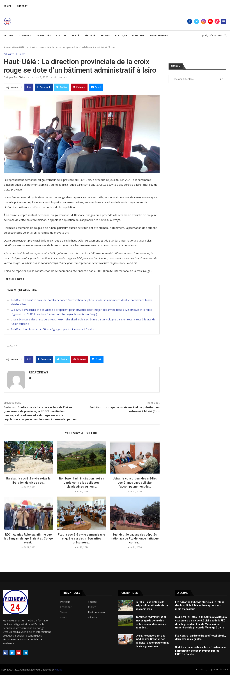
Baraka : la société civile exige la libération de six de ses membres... (151, 605)
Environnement (160, 35)
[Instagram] (203, 21)
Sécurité (89, 35)
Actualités (44, 35)
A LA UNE (24, 35)
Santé (75, 35)
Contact (22, 6)
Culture (61, 35)
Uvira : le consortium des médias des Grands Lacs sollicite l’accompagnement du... (135, 482)
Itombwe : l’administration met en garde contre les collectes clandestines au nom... (81, 482)
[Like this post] (30, 87)
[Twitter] (196, 21)
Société (92, 602)
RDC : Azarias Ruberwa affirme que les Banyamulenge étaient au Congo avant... (28, 538)
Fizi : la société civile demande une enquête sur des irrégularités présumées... (81, 538)
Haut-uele (11, 346)
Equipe (7, 6)
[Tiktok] (217, 21)
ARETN (58, 669)
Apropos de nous (219, 669)
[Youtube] (210, 21)
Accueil (8, 35)
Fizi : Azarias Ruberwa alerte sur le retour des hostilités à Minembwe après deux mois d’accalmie (199, 605)
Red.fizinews (21, 77)
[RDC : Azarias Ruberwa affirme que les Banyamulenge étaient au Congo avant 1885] (28, 513)
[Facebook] (189, 21)
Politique (121, 35)
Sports (105, 35)
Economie (138, 35)
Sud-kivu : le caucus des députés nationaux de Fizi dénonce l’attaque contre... (135, 538)
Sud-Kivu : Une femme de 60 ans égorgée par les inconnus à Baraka (52, 329)
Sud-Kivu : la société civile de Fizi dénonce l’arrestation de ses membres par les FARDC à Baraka (200, 651)
